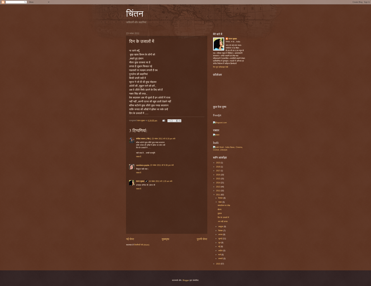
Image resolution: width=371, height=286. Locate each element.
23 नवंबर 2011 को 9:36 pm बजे (162, 165)
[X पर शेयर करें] (174, 120)
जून (219, 243)
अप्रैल (220, 251)
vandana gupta (142, 165)
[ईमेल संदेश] (164, 120)
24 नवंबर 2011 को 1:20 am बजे (160, 181)
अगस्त (220, 234)
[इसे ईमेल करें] (168, 120)
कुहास (220, 213)
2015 (218, 179)
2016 (218, 175)
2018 (218, 167)
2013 (218, 187)
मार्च (219, 255)
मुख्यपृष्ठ (165, 239)
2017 (218, 171)
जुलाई (220, 238)
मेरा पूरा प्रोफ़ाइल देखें (220, 67)
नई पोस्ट (130, 239)
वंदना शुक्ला (140, 181)
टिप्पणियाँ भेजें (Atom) (141, 245)
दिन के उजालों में (223, 217)
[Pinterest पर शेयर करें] (179, 120)
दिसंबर (220, 198)
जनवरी (220, 258)
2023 (218, 163)
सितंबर (220, 231)
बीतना (219, 209)
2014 (218, 183)
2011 (218, 195)
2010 (218, 264)
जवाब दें (138, 157)
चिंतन (134, 13)
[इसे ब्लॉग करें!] (171, 120)
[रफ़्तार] (216, 135)
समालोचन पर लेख (224, 205)
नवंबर (220, 202)
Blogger (186, 280)
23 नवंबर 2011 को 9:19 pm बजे (163, 139)
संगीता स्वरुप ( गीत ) (143, 139)
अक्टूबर (221, 226)
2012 (218, 191)
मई (219, 246)
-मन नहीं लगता (223, 221)
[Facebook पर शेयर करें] (177, 120)
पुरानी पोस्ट (202, 239)
